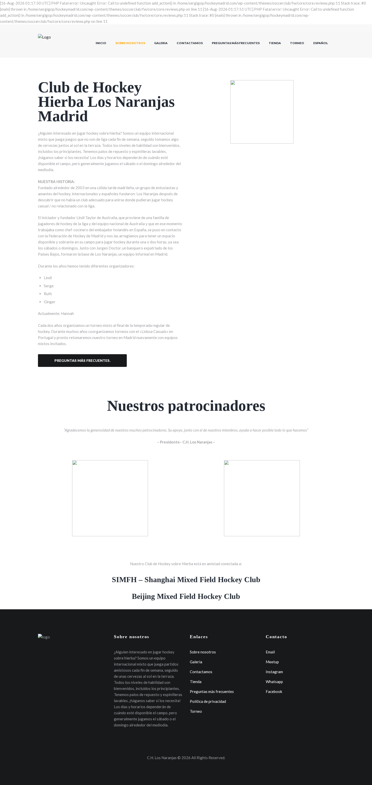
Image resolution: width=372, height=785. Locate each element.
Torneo (297, 43)
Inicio (101, 43)
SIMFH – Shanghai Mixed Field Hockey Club (186, 579)
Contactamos (190, 43)
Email (270, 652)
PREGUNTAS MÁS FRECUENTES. (82, 360)
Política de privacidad (208, 701)
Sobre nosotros (130, 43)
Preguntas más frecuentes (236, 43)
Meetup (272, 661)
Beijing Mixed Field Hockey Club (186, 596)
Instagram (274, 671)
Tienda (275, 43)
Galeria (161, 43)
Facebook (274, 691)
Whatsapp (274, 681)
